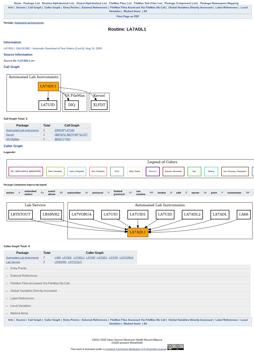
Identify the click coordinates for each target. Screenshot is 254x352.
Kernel (10, 134)
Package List (31, 3)
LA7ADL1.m (25, 60)
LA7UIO (113, 257)
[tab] (127, 268)
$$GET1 (60, 139)
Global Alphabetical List (91, 3)
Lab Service (13, 262)
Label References (227, 7)
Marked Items (132, 11)
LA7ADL (67, 257)
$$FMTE (61, 134)
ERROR (59, 130)
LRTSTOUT (75, 262)
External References (94, 7)
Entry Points (71, 7)
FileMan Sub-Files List (148, 3)
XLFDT (83, 134)
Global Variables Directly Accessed (190, 7)
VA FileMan (12, 139)
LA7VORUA (126, 257)
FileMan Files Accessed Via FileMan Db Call (137, 7)
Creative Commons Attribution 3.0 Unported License (136, 349)
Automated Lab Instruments (29, 23)
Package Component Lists (181, 3)
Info (10, 7)
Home (17, 3)
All (145, 11)
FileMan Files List (120, 3)
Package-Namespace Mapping (219, 3)
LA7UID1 (102, 257)
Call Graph (34, 7)
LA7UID (69, 130)
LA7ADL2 (79, 257)
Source (20, 7)
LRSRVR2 (61, 262)
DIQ (68, 139)
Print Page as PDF (128, 16)
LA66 (58, 257)
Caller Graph (52, 7)
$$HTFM (72, 134)
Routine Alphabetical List (58, 3)
